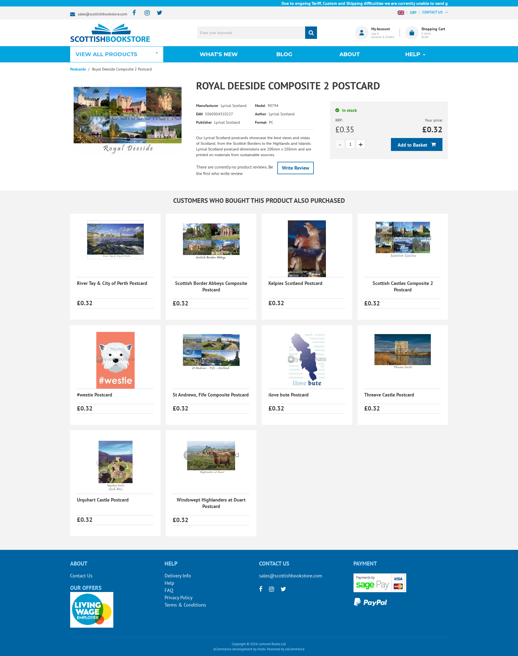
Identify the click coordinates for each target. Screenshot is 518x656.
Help (169, 583)
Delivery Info (178, 576)
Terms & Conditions (185, 605)
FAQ (169, 590)
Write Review (295, 168)
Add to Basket (413, 145)
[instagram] (145, 13)
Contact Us (81, 576)
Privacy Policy (178, 597)
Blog (284, 54)
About (349, 54)
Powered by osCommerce (286, 649)
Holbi (261, 649)
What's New (219, 54)
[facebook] (132, 13)
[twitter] (157, 13)
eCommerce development (232, 649)
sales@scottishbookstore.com (102, 14)
